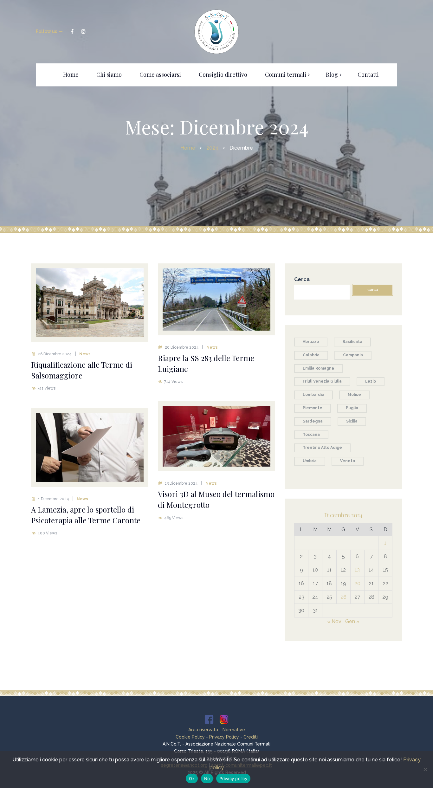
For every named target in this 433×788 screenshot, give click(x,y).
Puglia (352, 408)
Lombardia (313, 394)
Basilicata (352, 341)
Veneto (347, 461)
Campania (353, 355)
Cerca (302, 279)
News (85, 354)
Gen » (352, 621)
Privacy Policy (224, 737)
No (207, 778)
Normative (234, 729)
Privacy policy (233, 778)
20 (357, 583)
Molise (354, 394)
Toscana (311, 434)
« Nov (334, 621)
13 (357, 570)
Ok (192, 778)
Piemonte (312, 408)
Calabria (311, 355)
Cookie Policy (190, 737)
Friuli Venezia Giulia (322, 381)
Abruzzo (311, 341)
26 (343, 597)
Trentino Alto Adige (322, 447)
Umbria (310, 461)
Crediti (250, 737)
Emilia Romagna (318, 368)
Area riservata (203, 729)
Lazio (370, 381)
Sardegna (313, 421)
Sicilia (352, 421)
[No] (425, 769)
